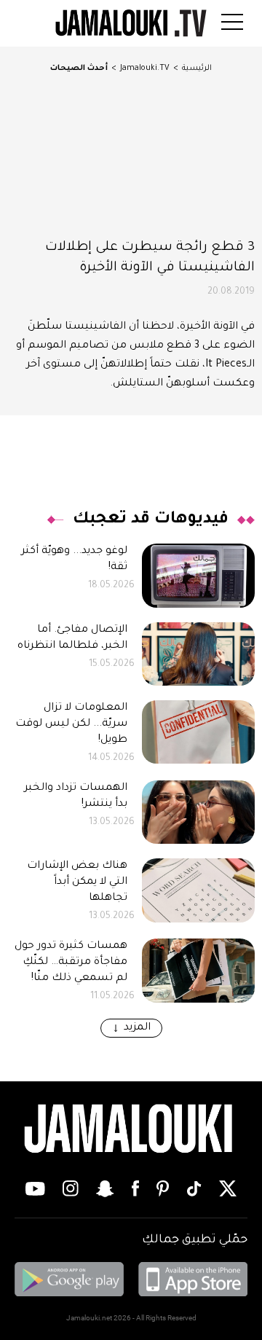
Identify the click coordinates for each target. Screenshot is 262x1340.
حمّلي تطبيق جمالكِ (194, 1240)
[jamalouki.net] (131, 1129)
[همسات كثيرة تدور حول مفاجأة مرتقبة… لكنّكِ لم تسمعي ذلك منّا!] (198, 970)
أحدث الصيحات (79, 68)
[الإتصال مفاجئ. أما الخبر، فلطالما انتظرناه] (198, 654)
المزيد (137, 1028)
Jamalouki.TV (145, 68)
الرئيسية (197, 68)
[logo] (131, 23)
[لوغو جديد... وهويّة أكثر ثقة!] (198, 575)
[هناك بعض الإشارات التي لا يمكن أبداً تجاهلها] (198, 890)
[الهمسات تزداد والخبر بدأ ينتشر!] (198, 812)
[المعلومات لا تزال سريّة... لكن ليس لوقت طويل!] (198, 732)
